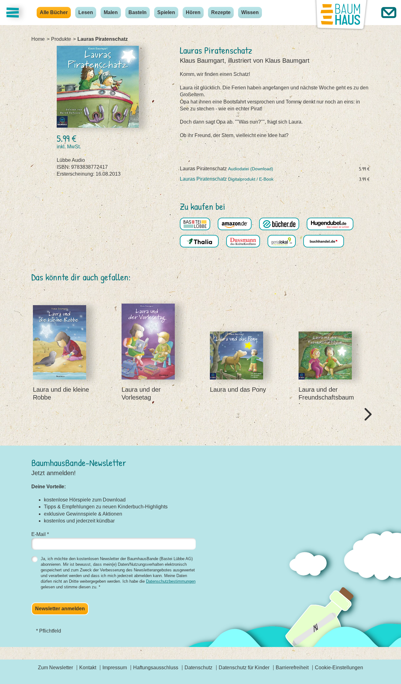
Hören (193, 12)
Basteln (137, 12)
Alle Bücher (54, 12)
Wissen (250, 12)
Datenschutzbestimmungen (170, 581)
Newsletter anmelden (60, 608)
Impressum (114, 667)
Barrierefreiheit (292, 667)
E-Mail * (40, 534)
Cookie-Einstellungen (339, 667)
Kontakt (87, 667)
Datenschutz (198, 667)
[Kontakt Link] (388, 12)
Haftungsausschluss (155, 667)
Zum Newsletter (55, 667)
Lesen (85, 12)
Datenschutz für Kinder (244, 667)
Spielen (166, 12)
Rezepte (221, 12)
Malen (111, 12)
